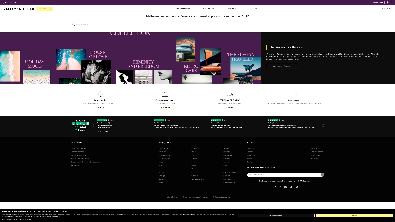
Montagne (226, 152)
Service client (378, 2)
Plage (193, 155)
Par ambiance (228, 179)
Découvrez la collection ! (281, 66)
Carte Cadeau (163, 148)
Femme (194, 162)
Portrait (194, 165)
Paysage (162, 176)
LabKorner (253, 9)
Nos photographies (183, 9)
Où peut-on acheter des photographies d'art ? (86, 162)
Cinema (226, 162)
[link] (18, 8)
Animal (161, 172)
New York (226, 159)
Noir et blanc (163, 169)
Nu (192, 172)
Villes (160, 165)
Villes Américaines (197, 179)
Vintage (226, 148)
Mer (192, 169)
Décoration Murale (229, 172)
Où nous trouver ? (11, 2)
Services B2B (75, 165)
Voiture (193, 152)
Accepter (354, 215)
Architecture (195, 148)
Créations (194, 176)
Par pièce (226, 176)
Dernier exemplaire (165, 155)
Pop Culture (227, 155)
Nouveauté (162, 152)
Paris (225, 165)
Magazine (314, 148)
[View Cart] (390, 8)
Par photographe (229, 183)
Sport (161, 183)
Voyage (161, 179)
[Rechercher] (50, 9)
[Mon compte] (383, 8)
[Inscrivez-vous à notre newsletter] (322, 175)
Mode (161, 162)
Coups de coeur (164, 159)
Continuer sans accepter (276, 215)
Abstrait (194, 159)
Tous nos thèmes (229, 169)
